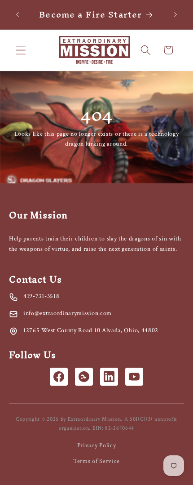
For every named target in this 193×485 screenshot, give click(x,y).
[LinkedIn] (109, 377)
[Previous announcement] (17, 14)
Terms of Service (96, 461)
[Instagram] (84, 377)
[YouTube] (134, 377)
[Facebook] (59, 377)
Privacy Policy (96, 445)
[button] (20, 50)
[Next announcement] (175, 14)
